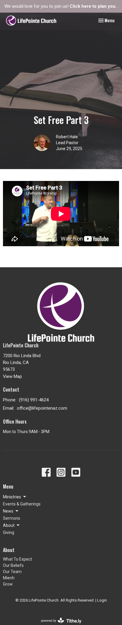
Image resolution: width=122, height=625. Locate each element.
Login (102, 600)
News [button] (8, 511)
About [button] (9, 525)
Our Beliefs (13, 565)
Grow (8, 584)
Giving (8, 532)
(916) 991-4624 (34, 400)
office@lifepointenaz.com (42, 408)
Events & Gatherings (22, 504)
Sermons (11, 518)
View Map (12, 376)
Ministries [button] (12, 496)
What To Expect (17, 559)
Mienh (9, 577)
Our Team (12, 571)
